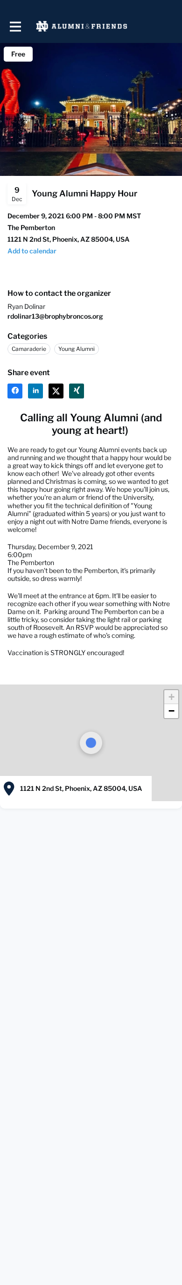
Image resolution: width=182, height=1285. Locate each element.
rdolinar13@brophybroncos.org (55, 316)
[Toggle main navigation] (14, 26)
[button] (171, 697)
